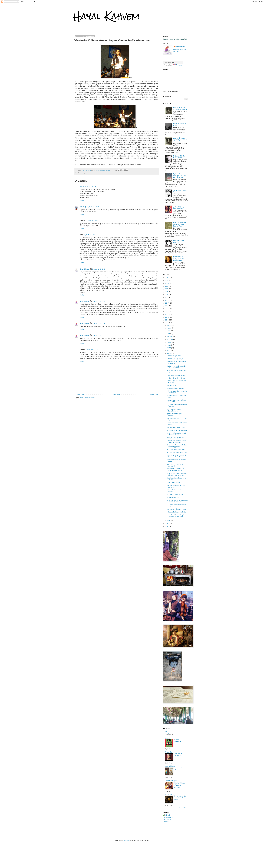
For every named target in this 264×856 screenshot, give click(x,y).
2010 (167, 323)
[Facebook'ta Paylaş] (125, 170)
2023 (167, 286)
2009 (167, 524)
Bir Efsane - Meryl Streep (175, 494)
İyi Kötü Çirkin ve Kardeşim (175, 388)
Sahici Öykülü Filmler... (174, 482)
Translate (179, 65)
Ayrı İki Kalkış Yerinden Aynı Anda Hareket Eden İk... (175, 469)
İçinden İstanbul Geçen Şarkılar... (174, 414)
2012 (167, 317)
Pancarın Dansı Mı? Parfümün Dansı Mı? (176, 401)
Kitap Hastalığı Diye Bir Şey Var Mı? (177, 419)
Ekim (169, 331)
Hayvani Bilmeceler (173, 497)
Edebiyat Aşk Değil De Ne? (175, 438)
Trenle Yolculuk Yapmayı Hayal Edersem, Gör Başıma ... (177, 474)
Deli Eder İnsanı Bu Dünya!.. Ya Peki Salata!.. (177, 392)
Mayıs (169, 345)
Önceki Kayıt (154, 394)
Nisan (169, 348)
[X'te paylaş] (123, 170)
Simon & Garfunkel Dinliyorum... (177, 452)
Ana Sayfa (116, 394)
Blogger (126, 840)
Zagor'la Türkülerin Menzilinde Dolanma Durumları (177, 456)
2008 (167, 526)
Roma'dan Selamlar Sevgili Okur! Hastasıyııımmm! (175, 516)
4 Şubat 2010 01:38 (89, 186)
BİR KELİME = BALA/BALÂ (178, 754)
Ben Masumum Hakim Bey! (176, 427)
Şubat (169, 353)
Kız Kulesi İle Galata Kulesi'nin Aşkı (176, 396)
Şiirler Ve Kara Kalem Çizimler (180, 191)
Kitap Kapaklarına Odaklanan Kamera (176, 460)
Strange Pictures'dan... (178, 740)
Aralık (169, 325)
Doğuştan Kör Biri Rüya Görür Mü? (179, 157)
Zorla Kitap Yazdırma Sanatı (176, 375)
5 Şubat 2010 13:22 (98, 301)
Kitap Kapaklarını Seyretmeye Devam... (176, 479)
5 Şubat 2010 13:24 (98, 323)
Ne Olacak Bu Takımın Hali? (176, 450)
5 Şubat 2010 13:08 (98, 269)
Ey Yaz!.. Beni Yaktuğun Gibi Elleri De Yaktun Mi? (179, 175)
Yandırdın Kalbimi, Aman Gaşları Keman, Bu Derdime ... (177, 501)
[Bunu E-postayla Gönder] (119, 170)
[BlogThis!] (121, 170)
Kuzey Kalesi (169, 794)
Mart (169, 350)
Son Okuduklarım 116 (179, 768)
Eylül (168, 334)
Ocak (169, 520)
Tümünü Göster (183, 807)
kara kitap (83, 207)
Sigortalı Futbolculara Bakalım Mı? (176, 371)
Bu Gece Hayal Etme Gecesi (176, 378)
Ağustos (170, 336)
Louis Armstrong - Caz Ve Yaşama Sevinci (175, 465)
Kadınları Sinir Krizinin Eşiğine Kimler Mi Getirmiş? (176, 441)
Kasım (169, 328)
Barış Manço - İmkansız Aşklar (177, 509)
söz (166, 731)
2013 (167, 314)
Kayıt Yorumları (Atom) (87, 398)
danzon (167, 738)
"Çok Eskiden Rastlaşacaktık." (178, 207)
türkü (86, 173)
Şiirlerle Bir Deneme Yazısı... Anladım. (176, 491)
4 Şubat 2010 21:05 (92, 221)
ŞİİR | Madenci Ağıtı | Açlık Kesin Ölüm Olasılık (180, 798)
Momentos (169, 752)
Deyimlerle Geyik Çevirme (178, 241)
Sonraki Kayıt (79, 394)
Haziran (169, 342)
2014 (167, 311)
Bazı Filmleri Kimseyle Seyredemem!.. (174, 410)
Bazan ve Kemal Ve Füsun (179, 124)
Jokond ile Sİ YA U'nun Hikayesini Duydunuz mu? (178, 258)
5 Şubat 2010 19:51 (92, 349)
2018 (167, 300)
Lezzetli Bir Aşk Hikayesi (175, 356)
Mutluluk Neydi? (172, 385)
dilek (81, 186)
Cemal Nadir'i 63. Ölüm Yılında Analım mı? (176, 362)
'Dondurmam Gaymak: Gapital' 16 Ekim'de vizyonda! (179, 784)
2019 (167, 297)
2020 (167, 294)
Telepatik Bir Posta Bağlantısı (176, 512)
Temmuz (170, 339)
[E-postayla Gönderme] (115, 170)
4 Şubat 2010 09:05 (93, 207)
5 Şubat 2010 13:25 (98, 335)
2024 (167, 283)
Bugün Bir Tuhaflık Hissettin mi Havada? (177, 405)
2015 (167, 309)
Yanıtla (82, 200)
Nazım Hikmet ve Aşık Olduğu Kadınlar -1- (180, 140)
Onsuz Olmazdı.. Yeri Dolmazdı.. (177, 430)
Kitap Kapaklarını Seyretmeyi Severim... (176, 486)
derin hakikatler (170, 766)
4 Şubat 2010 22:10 (90, 235)
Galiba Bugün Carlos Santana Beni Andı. (176, 381)
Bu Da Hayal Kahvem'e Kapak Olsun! (176, 505)
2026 (167, 278)
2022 (167, 289)
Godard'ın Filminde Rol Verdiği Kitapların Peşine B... (176, 434)
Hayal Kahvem (106, 16)
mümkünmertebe (171, 780)
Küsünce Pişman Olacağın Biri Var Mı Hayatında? (176, 367)
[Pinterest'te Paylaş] (127, 170)
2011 (167, 320)
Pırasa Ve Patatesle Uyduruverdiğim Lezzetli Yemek (179, 224)
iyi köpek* (168, 733)
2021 (167, 292)
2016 (167, 306)
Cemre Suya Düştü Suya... (175, 359)
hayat (82, 173)
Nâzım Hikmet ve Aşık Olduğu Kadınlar (180, 108)
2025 (167, 280)
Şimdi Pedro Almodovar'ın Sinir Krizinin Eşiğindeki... (177, 446)
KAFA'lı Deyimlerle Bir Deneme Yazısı (177, 424)
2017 (167, 303)
